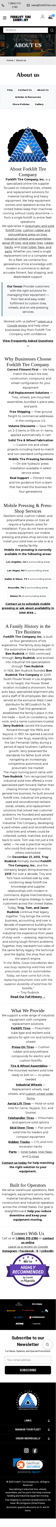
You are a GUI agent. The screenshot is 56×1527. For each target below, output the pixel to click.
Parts (13, 1152)
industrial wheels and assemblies (27, 238)
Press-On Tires (23, 1047)
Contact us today (14, 1163)
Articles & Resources (28, 97)
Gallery (39, 104)
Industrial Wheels (29, 1085)
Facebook (27, 1251)
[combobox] (25, 30)
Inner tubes (29, 1152)
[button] (28, 1466)
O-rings (34, 1156)
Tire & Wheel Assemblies (28, 1066)
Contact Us (25, 89)
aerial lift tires (11, 243)
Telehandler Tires (21, 1118)
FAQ (10, 89)
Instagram (9, 1251)
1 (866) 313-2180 (15, 5)
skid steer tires (32, 243)
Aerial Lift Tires (19, 1103)
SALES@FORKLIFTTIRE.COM (42, 5)
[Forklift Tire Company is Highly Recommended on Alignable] (28, 1269)
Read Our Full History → (28, 996)
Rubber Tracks (19, 1142)
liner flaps (45, 1152)
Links (28, 1420)
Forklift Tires (20, 1028)
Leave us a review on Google (28, 1247)
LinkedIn (47, 1251)
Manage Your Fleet (28, 1429)
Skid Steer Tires (22, 1127)
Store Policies (21, 104)
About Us (43, 89)
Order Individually (28, 1438)
